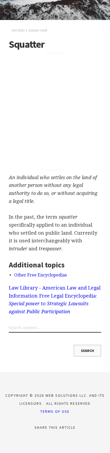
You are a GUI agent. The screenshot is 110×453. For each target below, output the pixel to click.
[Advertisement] (55, 112)
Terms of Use (55, 411)
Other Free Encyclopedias (40, 275)
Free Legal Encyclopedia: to (53, 303)
